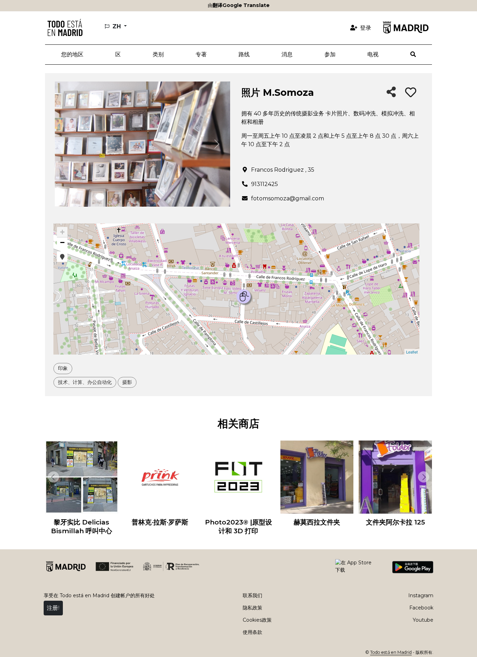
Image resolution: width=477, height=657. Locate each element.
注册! (53, 608)
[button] (118, 55)
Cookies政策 (257, 620)
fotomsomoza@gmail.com (287, 198)
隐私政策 (252, 608)
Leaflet (412, 352)
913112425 (264, 184)
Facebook (421, 608)
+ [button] (62, 232)
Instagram (420, 595)
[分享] (391, 92)
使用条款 (252, 632)
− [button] (62, 242)
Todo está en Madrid (391, 652)
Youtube (423, 620)
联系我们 (252, 595)
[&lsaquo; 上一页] (52, 477)
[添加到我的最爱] (410, 93)
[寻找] (413, 55)
